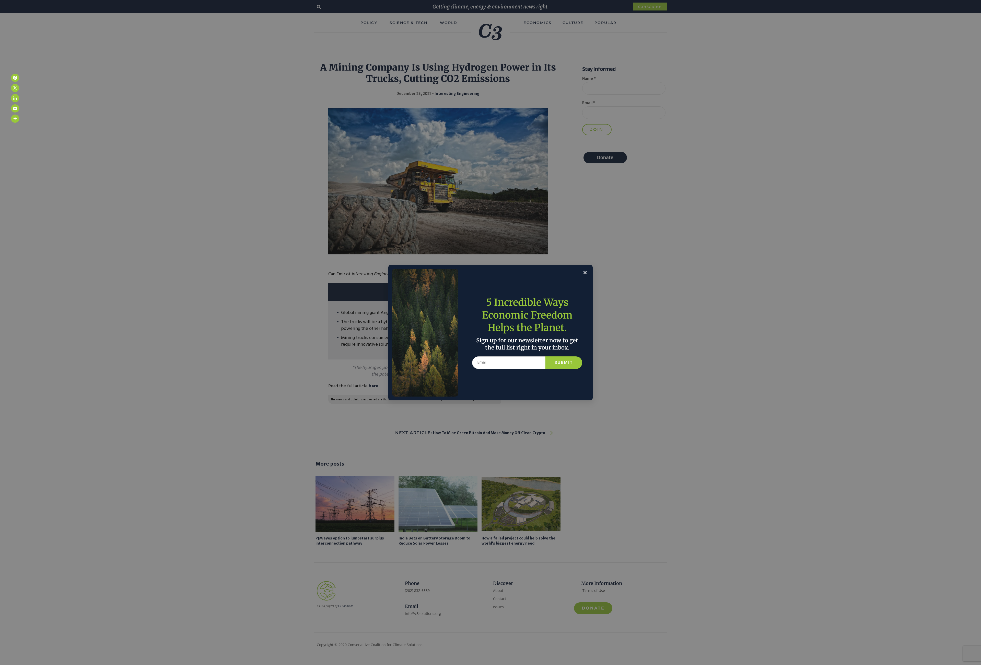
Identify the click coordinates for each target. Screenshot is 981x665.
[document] (490, 332)
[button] (585, 272)
